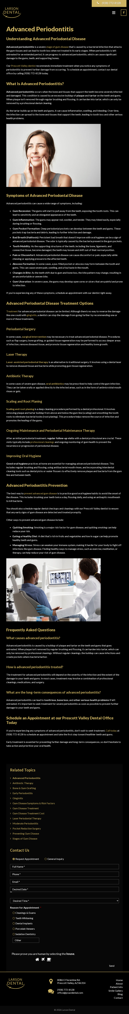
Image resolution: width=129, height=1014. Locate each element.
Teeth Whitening (24, 918)
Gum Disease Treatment (26, 808)
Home (119, 980)
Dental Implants (24, 923)
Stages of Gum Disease (25, 838)
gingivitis (32, 315)
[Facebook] (123, 12)
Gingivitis (18, 798)
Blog (120, 994)
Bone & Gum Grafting (24, 788)
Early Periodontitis (23, 793)
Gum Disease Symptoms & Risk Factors (34, 803)
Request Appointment (27, 858)
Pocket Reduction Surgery (27, 828)
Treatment (12, 311)
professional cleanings (42, 441)
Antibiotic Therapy (23, 783)
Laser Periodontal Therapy (27, 818)
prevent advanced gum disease (40, 493)
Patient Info (116, 986)
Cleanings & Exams (25, 912)
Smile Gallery (116, 990)
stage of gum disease (57, 46)
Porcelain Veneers (25, 928)
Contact (118, 997)
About (119, 983)
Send (111, 965)
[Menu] (113, 13)
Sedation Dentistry (25, 934)
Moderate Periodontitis (25, 823)
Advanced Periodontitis (26, 777)
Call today (111, 730)
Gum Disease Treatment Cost (28, 813)
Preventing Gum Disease (26, 833)
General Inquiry (55, 858)
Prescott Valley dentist (23, 65)
